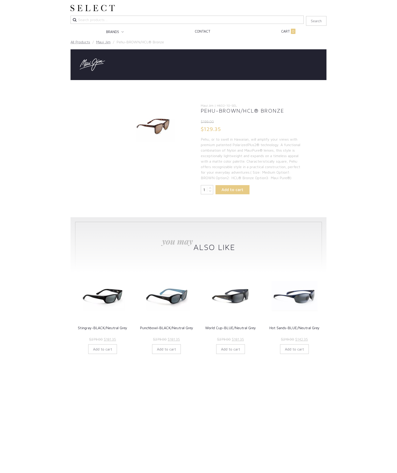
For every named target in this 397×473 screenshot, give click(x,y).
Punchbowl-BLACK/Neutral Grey (166, 328)
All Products (80, 42)
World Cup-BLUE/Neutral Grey (230, 328)
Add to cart (232, 189)
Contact (202, 31)
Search (316, 21)
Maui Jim (103, 42)
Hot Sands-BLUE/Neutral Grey (294, 328)
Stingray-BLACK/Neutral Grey (102, 328)
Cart (287, 31)
